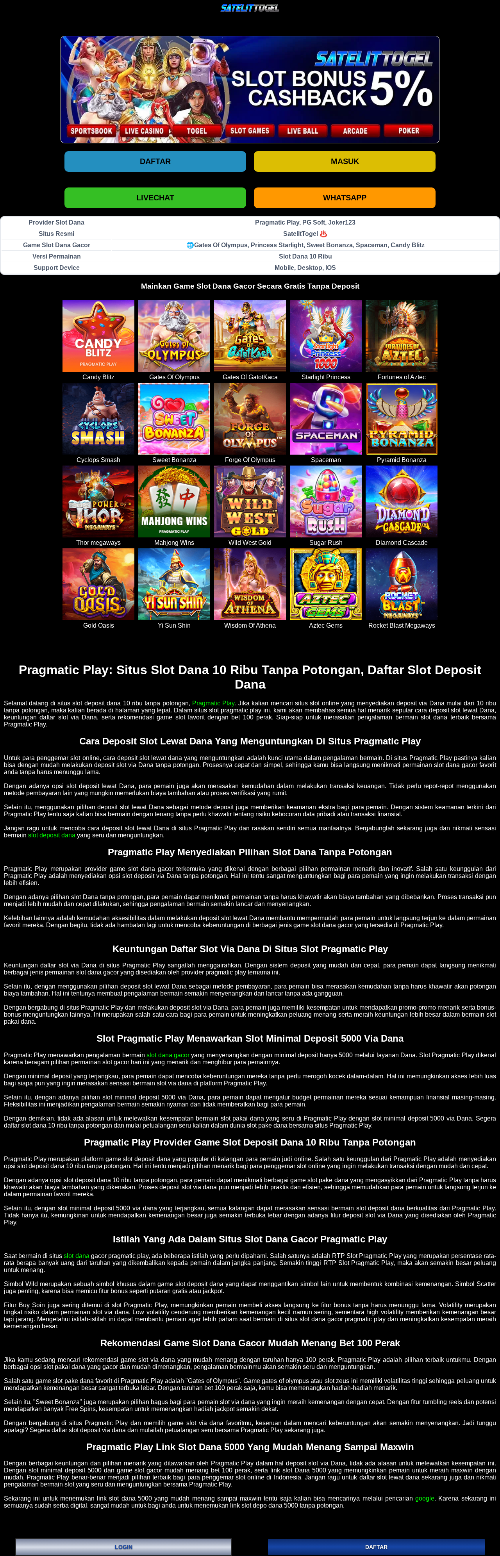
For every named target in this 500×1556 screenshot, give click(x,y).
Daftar (155, 161)
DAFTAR (376, 1547)
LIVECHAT (155, 197)
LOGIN (123, 1547)
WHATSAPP (344, 197)
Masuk (345, 161)
